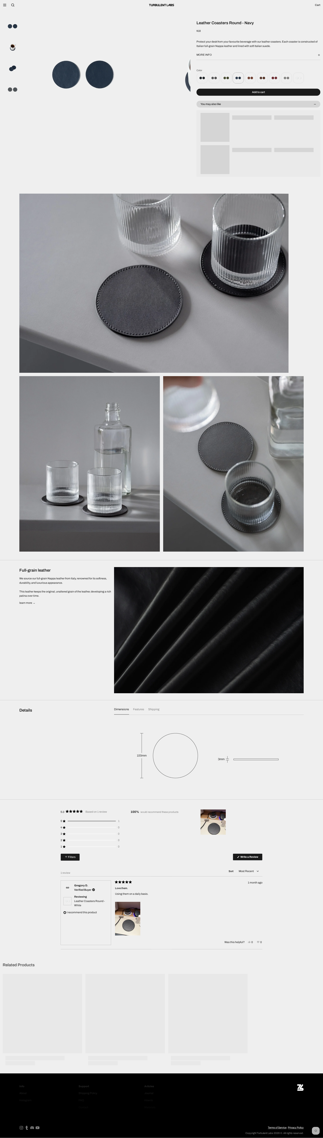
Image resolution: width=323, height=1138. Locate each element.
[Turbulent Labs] (161, 5)
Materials (149, 1107)
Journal (148, 1093)
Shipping (153, 709)
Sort (231, 871)
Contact (83, 1107)
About (23, 1093)
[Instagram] (21, 1128)
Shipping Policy (88, 1093)
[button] (258, 92)
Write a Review (250, 858)
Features (138, 709)
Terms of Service (277, 1127)
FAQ (81, 1100)
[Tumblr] (27, 1128)
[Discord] (32, 1128)
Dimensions (121, 709)
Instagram (25, 1100)
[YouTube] (37, 1128)
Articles (149, 1086)
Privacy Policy (296, 1127)
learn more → (27, 602)
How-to (148, 1100)
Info (21, 1086)
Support (84, 1086)
